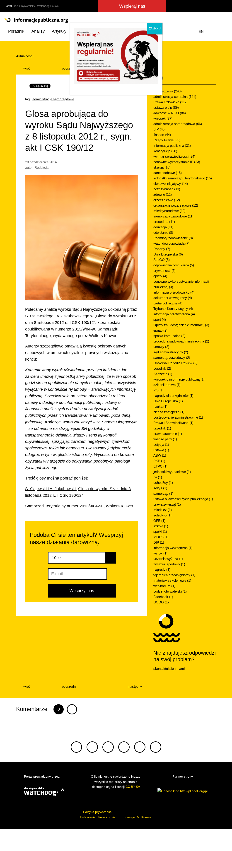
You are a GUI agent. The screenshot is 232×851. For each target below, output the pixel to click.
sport (159, 319)
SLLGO (161, 260)
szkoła (160, 526)
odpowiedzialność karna (173, 265)
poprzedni (68, 68)
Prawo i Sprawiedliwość (173, 423)
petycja (161, 444)
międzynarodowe (169, 211)
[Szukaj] (223, 32)
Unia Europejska (168, 254)
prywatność (164, 270)
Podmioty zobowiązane (173, 238)
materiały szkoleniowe (172, 580)
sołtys (160, 488)
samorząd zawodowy (171, 357)
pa (157, 477)
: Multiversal (139, 817)
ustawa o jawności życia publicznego (183, 499)
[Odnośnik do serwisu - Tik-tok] (76, 747)
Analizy (38, 31)
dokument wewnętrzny (172, 298)
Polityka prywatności (97, 812)
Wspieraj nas (132, 6)
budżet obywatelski (170, 591)
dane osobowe (167, 173)
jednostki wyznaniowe (172, 472)
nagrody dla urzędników (173, 396)
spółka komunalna (169, 336)
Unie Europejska (168, 401)
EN (201, 32)
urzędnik (162, 428)
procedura (164, 222)
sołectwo (162, 515)
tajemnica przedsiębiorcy (174, 575)
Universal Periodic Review (175, 363)
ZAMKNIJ (155, 28)
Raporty (161, 249)
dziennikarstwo (167, 385)
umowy (161, 347)
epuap (160, 330)
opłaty (160, 276)
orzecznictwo (166, 200)
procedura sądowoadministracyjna (181, 341)
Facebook (163, 597)
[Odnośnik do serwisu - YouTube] (215, 6)
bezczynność (166, 189)
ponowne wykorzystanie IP (176, 162)
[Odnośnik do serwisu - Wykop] (198, 6)
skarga (161, 167)
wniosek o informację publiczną (179, 379)
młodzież (162, 510)
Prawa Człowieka (170, 102)
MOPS (161, 537)
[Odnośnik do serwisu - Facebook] (190, 6)
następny (135, 686)
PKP (159, 461)
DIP (158, 542)
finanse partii (165, 439)
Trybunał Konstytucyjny (173, 309)
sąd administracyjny (170, 352)
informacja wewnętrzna (173, 548)
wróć (26, 68)
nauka (160, 406)
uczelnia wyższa (168, 559)
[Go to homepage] (116, 20)
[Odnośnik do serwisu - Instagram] (206, 6)
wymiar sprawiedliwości (174, 156)
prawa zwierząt (167, 504)
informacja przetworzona (174, 314)
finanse (162, 135)
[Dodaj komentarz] (72, 709)
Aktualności (24, 56)
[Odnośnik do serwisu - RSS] (223, 6)
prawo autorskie (167, 434)
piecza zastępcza (168, 412)
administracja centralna (174, 97)
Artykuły (59, 31)
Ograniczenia (167, 91)
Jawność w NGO (169, 113)
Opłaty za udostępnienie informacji (181, 325)
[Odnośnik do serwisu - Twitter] (182, 6)
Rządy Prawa (166, 140)
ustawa (161, 450)
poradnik (162, 368)
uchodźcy (163, 483)
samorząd (163, 493)
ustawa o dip (166, 107)
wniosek (162, 118)
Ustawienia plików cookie (98, 817)
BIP (159, 129)
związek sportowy (169, 564)
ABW (159, 455)
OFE (159, 521)
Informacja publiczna (172, 145)
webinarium (164, 586)
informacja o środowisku (173, 292)
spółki (160, 531)
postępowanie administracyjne (178, 417)
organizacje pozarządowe (175, 205)
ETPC (160, 466)
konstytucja (165, 151)
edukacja (163, 227)
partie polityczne (167, 303)
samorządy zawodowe (173, 216)
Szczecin (162, 374)
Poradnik (16, 31)
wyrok (160, 553)
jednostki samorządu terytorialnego (182, 178)
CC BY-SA (133, 786)
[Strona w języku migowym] (212, 32)
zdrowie (162, 194)
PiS (158, 390)
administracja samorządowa (53, 99)
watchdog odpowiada (171, 243)
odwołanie (163, 232)
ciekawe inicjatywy (170, 184)
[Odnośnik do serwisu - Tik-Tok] (173, 6)
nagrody (161, 569)
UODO (161, 602)
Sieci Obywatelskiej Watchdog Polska (35, 6)
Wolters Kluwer (119, 506)
